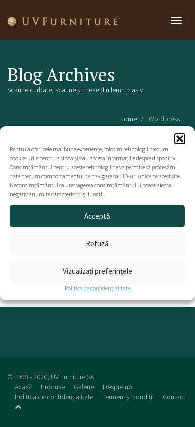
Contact (174, 397)
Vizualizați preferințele (97, 271)
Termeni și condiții (128, 397)
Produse (53, 387)
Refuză (97, 243)
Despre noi (118, 387)
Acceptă (97, 216)
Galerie (84, 387)
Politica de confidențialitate (97, 288)
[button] (180, 139)
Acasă (23, 387)
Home (128, 119)
